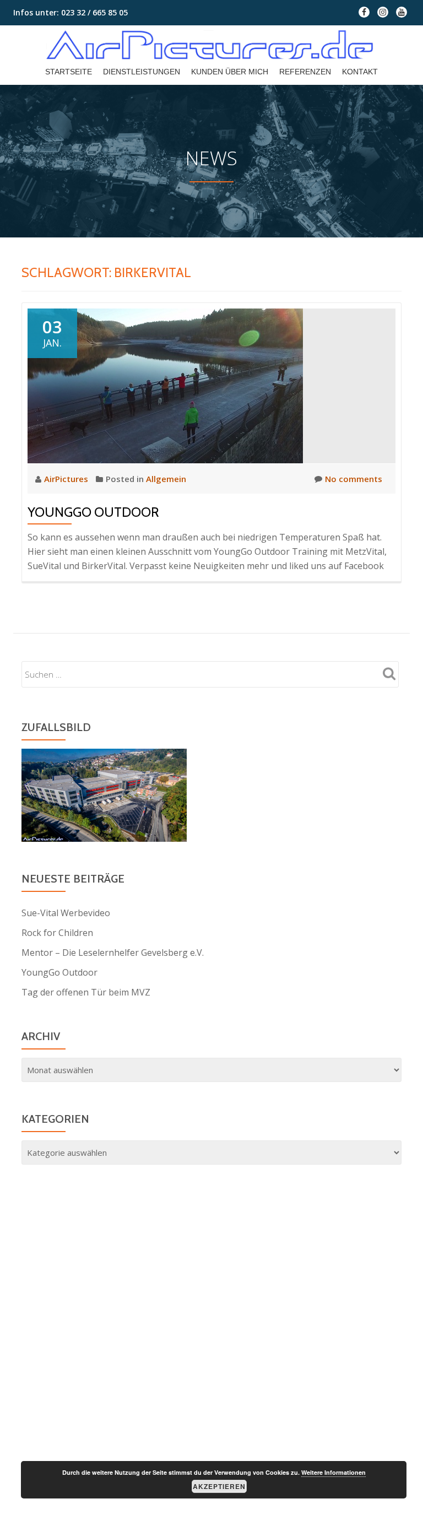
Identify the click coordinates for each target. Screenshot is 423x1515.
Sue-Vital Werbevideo (65, 913)
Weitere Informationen (333, 1472)
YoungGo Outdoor (93, 512)
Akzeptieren (219, 1486)
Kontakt (360, 71)
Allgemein (166, 478)
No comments (353, 478)
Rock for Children (57, 933)
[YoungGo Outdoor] (165, 385)
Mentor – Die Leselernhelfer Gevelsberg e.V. (112, 952)
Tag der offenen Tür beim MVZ (85, 992)
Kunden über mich (229, 71)
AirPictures (67, 478)
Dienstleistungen (141, 71)
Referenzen (305, 71)
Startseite (68, 71)
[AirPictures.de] (211, 44)
